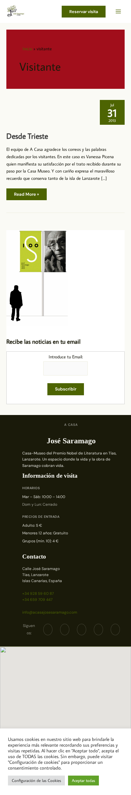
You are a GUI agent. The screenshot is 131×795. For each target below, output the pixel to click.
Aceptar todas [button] (83, 780)
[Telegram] (81, 629)
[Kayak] (115, 629)
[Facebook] (47, 629)
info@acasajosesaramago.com (49, 612)
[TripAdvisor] (98, 629)
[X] (64, 629)
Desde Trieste (27, 136)
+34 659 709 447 (37, 599)
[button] (84, 12)
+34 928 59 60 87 (38, 593)
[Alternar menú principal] (118, 11)
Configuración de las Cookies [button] (36, 780)
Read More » (26, 196)
